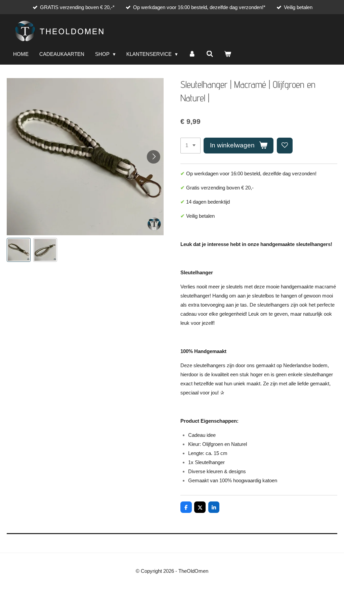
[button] (19, 250)
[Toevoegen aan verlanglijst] (285, 145)
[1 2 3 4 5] (190, 145)
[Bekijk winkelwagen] (227, 54)
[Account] (192, 54)
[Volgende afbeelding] (153, 157)
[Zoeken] (210, 54)
